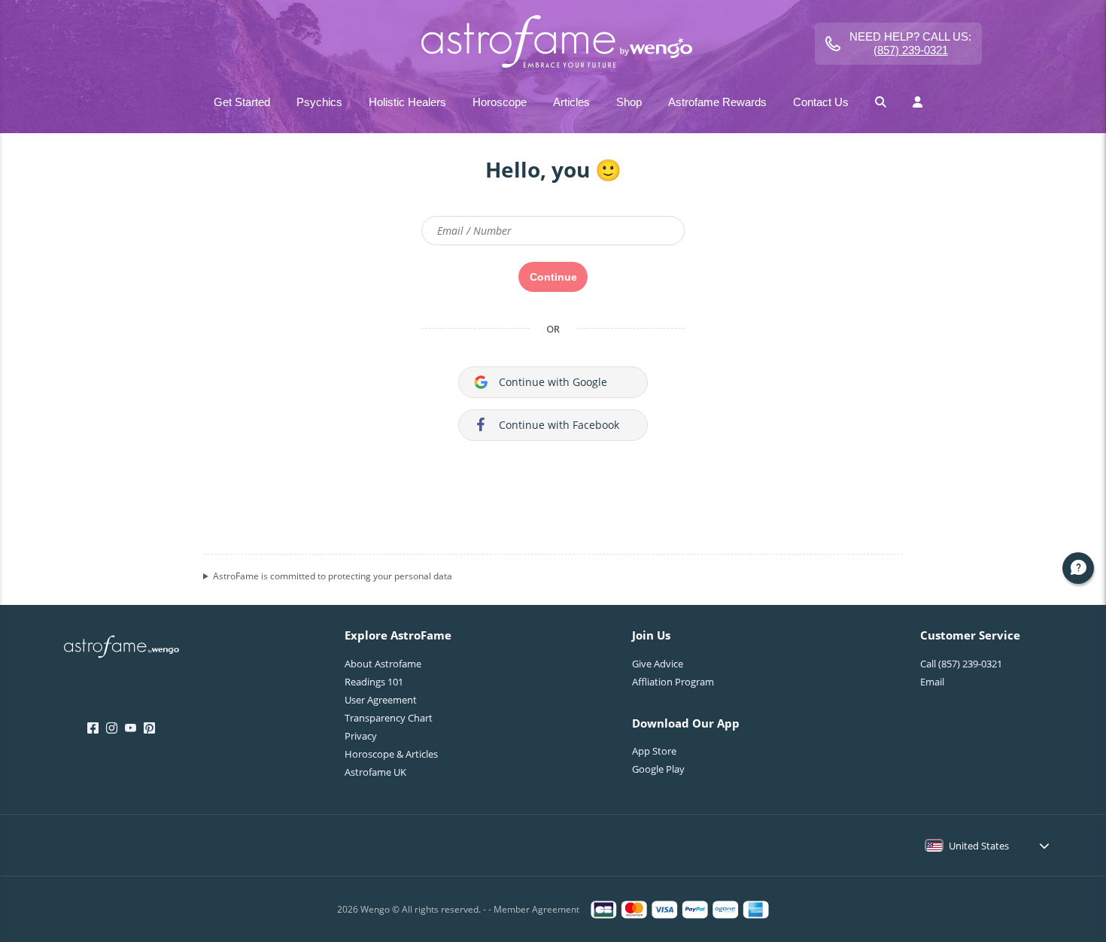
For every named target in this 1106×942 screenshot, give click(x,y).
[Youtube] (130, 728)
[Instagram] (111, 728)
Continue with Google (553, 382)
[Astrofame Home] (121, 648)
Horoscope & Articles (391, 754)
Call (961, 663)
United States (979, 845)
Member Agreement (536, 909)
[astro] (552, 43)
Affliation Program (673, 681)
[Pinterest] (149, 728)
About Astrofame (383, 663)
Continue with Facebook (559, 425)
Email (932, 681)
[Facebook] (93, 728)
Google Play (658, 769)
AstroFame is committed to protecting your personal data (332, 576)
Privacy (361, 736)
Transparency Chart (389, 718)
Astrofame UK (375, 772)
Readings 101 (374, 681)
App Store (654, 751)
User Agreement (381, 699)
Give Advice (657, 663)
